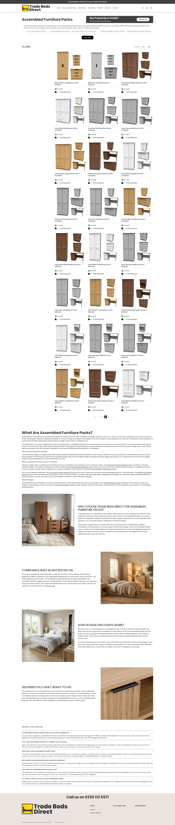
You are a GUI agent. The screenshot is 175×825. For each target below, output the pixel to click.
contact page (142, 642)
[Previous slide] (57, 65)
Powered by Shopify (46, 822)
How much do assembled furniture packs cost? (39, 769)
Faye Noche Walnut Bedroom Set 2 (62, 473)
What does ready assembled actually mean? (38, 751)
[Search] (143, 8)
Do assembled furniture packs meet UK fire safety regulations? (45, 733)
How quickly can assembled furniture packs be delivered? (43, 760)
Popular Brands (95, 813)
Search (92, 810)
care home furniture (62, 485)
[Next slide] (83, 65)
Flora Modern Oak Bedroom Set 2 (104, 469)
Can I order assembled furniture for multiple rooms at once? (44, 742)
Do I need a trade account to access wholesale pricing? (42, 779)
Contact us (143, 19)
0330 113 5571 (97, 797)
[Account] (147, 8)
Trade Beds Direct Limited (33, 822)
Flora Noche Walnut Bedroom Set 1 (119, 465)
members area (140, 529)
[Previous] (95, 417)
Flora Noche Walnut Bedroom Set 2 (80, 467)
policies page (50, 586)
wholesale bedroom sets (112, 483)
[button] (144, 47)
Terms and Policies (59, 822)
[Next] (112, 417)
